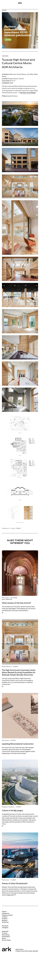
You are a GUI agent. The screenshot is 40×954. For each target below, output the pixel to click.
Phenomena (5, 597)
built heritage (7, 599)
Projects (4, 918)
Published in (11, 528)
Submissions (6, 936)
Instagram (5, 927)
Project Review (6, 666)
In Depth (4, 917)
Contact (4, 933)
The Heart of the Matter (28, 93)
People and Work (7, 915)
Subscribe (5, 931)
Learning (5, 56)
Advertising (5, 935)
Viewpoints (5, 913)
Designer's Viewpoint (8, 807)
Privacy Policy (6, 940)
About (4, 938)
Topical (4, 911)
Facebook (5, 926)
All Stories (5, 922)
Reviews (4, 920)
